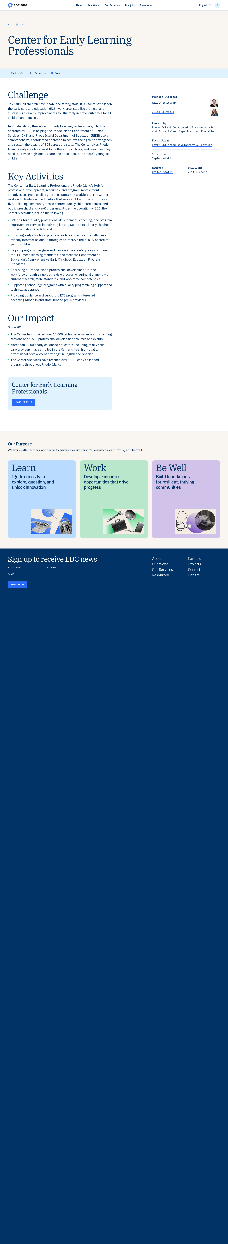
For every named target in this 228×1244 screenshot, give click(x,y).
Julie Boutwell (163, 112)
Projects (17, 24)
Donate (194, 575)
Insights (130, 5)
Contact (194, 569)
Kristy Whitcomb (164, 102)
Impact (59, 73)
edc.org (17, 5)
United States (162, 172)
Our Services (112, 5)
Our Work (93, 5)
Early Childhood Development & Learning (182, 145)
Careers (194, 558)
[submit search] (217, 5)
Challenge (17, 73)
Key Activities (39, 73)
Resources (146, 5)
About (79, 5)
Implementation (163, 158)
